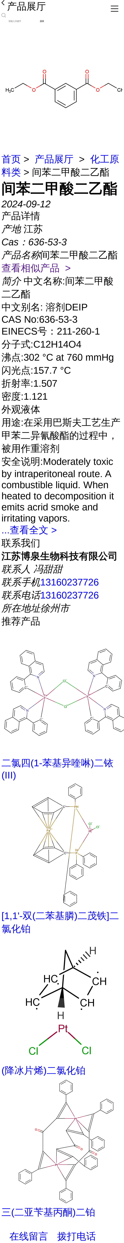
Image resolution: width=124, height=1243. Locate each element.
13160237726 (69, 582)
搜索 (42, 21)
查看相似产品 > (36, 268)
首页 (11, 159)
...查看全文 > (29, 530)
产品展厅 (54, 159)
